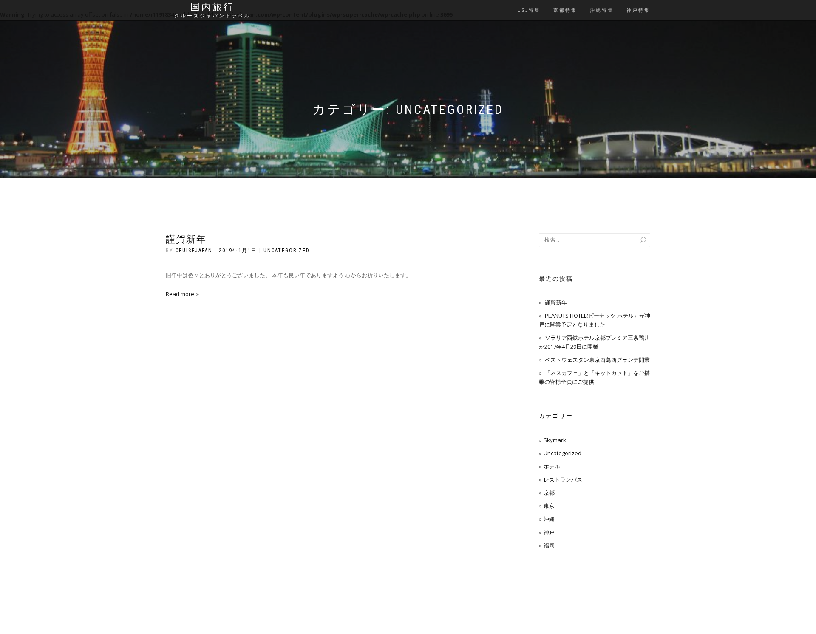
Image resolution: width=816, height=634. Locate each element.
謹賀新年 (186, 239)
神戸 (549, 532)
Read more (180, 294)
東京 (549, 506)
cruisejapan (194, 251)
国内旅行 (212, 7)
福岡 (549, 545)
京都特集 (565, 10)
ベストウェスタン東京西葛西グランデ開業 (597, 359)
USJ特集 (529, 10)
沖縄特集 (602, 10)
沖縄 (549, 519)
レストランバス (563, 479)
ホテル (552, 466)
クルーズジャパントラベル (212, 16)
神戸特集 (638, 10)
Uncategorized (287, 251)
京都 (549, 492)
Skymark (555, 440)
